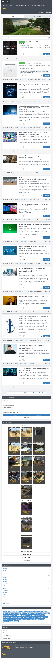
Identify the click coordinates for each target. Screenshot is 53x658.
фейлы (43, 619)
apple (9, 611)
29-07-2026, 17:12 (22, 363)
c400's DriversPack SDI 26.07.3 (31, 63)
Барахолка (5, 601)
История (5, 581)
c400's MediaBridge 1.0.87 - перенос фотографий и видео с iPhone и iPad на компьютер (33, 85)
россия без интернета (8, 619)
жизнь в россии (23, 615)
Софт (38, 58)
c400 (8, 101)
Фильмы (5, 592)
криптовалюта (14, 617)
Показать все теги (7, 622)
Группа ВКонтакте (26, 560)
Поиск (41, 12)
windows (24, 613)
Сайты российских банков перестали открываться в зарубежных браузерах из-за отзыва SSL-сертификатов (34, 107)
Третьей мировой (8, 400)
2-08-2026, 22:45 (22, 199)
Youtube (4, 577)
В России (38, 127)
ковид (42, 615)
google (28, 611)
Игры (4, 598)
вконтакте (16, 615)
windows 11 (36, 613)
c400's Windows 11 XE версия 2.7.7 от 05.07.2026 (33, 42)
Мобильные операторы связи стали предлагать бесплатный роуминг (32, 247)
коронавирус (6, 617)
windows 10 (30, 613)
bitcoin (13, 611)
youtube (42, 613)
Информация (6, 603)
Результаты (38, 415)
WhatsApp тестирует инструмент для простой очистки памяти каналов (34, 225)
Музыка (4, 594)
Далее (43, 392)
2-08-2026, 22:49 (22, 172)
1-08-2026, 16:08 (22, 219)
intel (32, 611)
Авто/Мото (5, 590)
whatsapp (19, 613)
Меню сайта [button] (5, 5)
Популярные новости (37, 16)
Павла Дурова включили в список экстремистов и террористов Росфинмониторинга (33, 297)
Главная (5, 630)
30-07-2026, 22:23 (22, 291)
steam (4, 613)
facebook (24, 611)
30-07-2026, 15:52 (22, 311)
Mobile (39, 101)
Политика (5, 579)
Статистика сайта (41, 5)
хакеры (11, 621)
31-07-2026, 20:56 (22, 241)
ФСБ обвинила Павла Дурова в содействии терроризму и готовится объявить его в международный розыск (31, 346)
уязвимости (31, 619)
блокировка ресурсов (8, 615)
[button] (7, 8)
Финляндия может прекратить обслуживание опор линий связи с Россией (33, 317)
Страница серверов (26, 557)
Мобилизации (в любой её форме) (12, 403)
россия (46, 617)
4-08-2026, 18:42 (22, 151)
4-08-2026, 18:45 (22, 127)
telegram (9, 613)
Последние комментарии (21, 5)
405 (39, 392)
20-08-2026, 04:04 (19, 101)
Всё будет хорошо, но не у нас (11, 412)
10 (33, 392)
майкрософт (21, 617)
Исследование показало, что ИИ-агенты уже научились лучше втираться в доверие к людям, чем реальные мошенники (34, 269)
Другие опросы (26, 417)
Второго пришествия (9, 405)
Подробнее (46, 54)
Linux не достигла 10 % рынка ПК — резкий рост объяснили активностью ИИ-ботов (33, 133)
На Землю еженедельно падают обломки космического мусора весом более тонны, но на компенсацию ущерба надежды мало (32, 179)
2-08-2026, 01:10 (22, 58)
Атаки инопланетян (8, 407)
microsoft (45, 611)
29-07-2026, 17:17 (22, 340)
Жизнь (34, 127)
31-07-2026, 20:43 (22, 79)
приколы (33, 617)
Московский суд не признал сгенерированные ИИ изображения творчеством (33, 156)
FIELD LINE (9, 79)
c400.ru (5, 2)
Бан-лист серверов (26, 554)
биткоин (47, 613)
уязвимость (37, 619)
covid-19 (18, 611)
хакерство (5, 621)
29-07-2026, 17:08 (22, 387)
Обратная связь (32, 5)
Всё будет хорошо (8, 410)
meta (40, 611)
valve (14, 613)
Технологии (39, 291)
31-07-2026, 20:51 (22, 263)
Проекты (12, 5)
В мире (34, 151)
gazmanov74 (9, 58)
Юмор (4, 600)
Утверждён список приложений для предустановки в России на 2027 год (34, 205)
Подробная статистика (26, 551)
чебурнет (16, 621)
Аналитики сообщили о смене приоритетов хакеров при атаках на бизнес (34, 369)
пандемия (27, 617)
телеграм (17, 619)
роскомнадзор (40, 617)
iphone (36, 611)
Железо (38, 151)
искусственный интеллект (34, 615)
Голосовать (14, 415)
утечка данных (23, 619)
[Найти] (49, 38)
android (5, 611)
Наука (4, 570)
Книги (4, 596)
